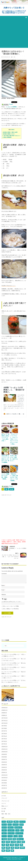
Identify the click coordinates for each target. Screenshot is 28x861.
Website (4, 594)
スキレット (10, 827)
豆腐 (12, 847)
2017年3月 (4, 738)
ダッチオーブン (18, 827)
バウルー (4, 830)
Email (3, 590)
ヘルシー (4, 833)
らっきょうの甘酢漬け (11, 106)
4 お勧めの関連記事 (6, 137)
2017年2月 (4, 741)
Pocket (11, 104)
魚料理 (7, 850)
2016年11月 (4, 749)
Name (3, 585)
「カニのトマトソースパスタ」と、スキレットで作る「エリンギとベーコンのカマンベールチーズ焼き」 (14, 439)
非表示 (12, 129)
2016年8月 (4, 757)
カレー (9, 824)
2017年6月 (4, 733)
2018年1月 (4, 715)
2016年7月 (4, 759)
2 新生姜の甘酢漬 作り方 (8, 134)
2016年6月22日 (6, 57)
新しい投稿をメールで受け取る (11, 608)
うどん (3, 821)
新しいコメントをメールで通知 (11, 606)
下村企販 (4, 839)
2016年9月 (4, 754)
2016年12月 (4, 746)
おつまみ (4, 795)
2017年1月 (4, 744)
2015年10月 (4, 777)
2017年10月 (4, 723)
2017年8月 (4, 728)
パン (22, 830)
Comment (4, 573)
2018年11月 (4, 710)
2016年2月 (4, 770)
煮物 (21, 844)
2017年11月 (4, 720)
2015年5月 (4, 788)
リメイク (10, 836)
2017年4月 (4, 736)
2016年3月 (4, 767)
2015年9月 (4, 780)
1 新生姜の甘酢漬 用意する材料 (10, 132)
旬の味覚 (13, 841)
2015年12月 (4, 775)
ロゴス (20, 836)
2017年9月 (4, 725)
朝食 (23, 841)
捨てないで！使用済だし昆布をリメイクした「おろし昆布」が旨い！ (5, 437)
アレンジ (4, 824)
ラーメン (4, 836)
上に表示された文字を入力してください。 (12, 601)
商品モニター (20, 839)
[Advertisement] (14, 34)
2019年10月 (4, 707)
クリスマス (15, 824)
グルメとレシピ (5, 801)
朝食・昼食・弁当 (6, 814)
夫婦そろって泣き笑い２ (19, 857)
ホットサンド (11, 833)
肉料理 (7, 847)
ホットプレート (19, 833)
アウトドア (4, 798)
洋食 (7, 844)
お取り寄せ (9, 821)
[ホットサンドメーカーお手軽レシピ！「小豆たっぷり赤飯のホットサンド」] (8, 695)
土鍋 (3, 841)
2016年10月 (4, 751)
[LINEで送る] (5, 104)
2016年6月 (4, 762)
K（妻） (14, 57)
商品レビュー (5, 806)
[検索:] (14, 645)
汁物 (3, 844)
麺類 (12, 850)
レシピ (15, 836)
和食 (14, 839)
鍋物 (3, 850)
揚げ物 (7, 841)
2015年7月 (4, 785)
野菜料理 (22, 847)
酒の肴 (11, 489)
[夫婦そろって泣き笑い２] (14, 4)
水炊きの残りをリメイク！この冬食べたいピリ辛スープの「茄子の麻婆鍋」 (5, 459)
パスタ (17, 830)
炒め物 (11, 844)
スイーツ (4, 803)
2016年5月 (4, 764)
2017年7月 (4, 731)
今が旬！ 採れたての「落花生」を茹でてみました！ (14, 458)
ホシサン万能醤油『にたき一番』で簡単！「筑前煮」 (5, 476)
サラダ (21, 824)
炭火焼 (16, 844)
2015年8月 (4, 783)
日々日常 (4, 808)
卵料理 (9, 839)
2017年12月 (4, 718)
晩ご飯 (3, 811)
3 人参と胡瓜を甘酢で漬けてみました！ (11, 135)
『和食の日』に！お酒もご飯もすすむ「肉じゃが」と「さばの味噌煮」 (14, 477)
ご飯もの (16, 821)
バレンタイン (11, 830)
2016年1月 (4, 772)
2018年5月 (4, 712)
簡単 (6, 489)
